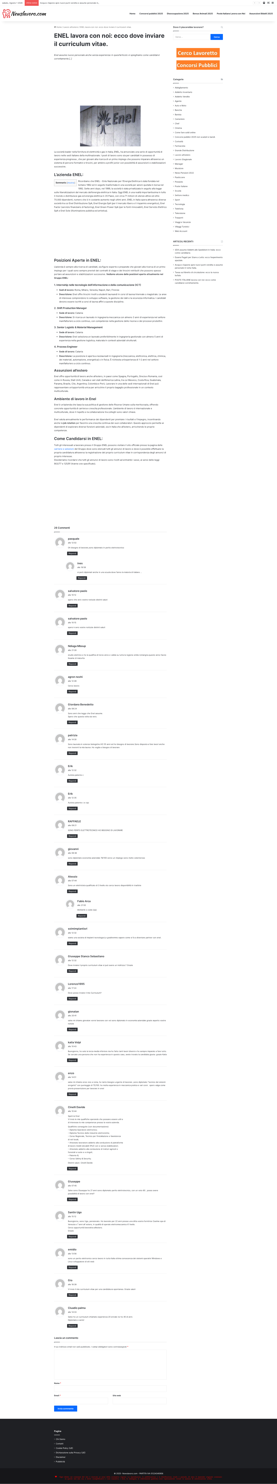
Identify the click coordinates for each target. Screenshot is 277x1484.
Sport (177, 200)
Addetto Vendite (182, 96)
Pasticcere (180, 177)
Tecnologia (180, 204)
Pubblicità (60, 1461)
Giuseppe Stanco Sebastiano (86, 956)
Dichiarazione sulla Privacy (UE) (70, 1452)
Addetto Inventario (183, 92)
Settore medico (182, 195)
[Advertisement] (110, 84)
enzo (71, 1073)
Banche (178, 110)
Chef (177, 123)
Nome (57, 1383)
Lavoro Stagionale (183, 159)
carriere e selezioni (64, 449)
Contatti (59, 1443)
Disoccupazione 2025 (178, 13)
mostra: (71, 183)
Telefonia (179, 209)
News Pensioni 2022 (184, 173)
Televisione (180, 213)
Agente (178, 101)
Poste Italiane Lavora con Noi (231, 13)
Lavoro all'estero (70, 27)
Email (57, 1395)
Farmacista (180, 146)
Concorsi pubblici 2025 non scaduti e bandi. (195, 137)
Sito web (117, 1395)
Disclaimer (60, 1457)
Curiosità (179, 141)
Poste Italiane (181, 186)
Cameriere (180, 119)
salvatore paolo (77, 618)
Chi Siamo (60, 1439)
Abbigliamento (181, 87)
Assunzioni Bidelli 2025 (261, 13)
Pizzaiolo (179, 182)
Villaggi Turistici (182, 226)
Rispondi (72, 553)
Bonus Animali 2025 (203, 13)
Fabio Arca (84, 901)
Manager (179, 164)
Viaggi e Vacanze (183, 222)
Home (132, 13)
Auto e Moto (180, 105)
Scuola (178, 191)
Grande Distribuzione (184, 150)
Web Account (181, 231)
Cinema (178, 128)
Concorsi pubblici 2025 (151, 13)
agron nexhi (75, 676)
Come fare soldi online (185, 132)
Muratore (179, 168)
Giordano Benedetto (80, 704)
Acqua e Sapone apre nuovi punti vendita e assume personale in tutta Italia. (74, 3)
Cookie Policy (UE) (64, 1448)
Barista (178, 114)
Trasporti (179, 218)
